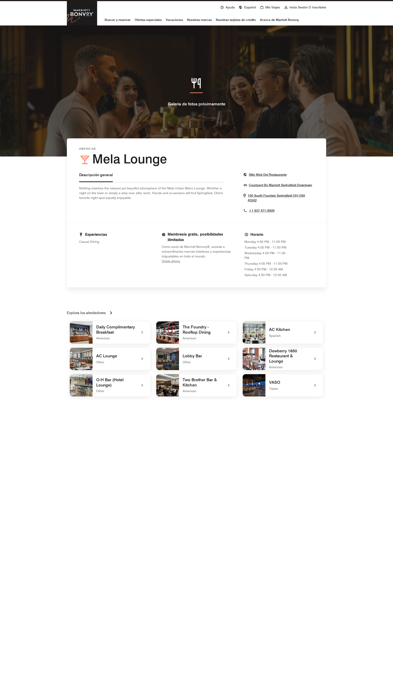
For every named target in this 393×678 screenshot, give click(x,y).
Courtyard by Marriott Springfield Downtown (280, 185)
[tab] (96, 177)
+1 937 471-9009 (262, 210)
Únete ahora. (186, 261)
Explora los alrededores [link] (86, 313)
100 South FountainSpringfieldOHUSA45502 (276, 198)
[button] (247, 6)
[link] (110, 332)
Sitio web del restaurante (268, 174)
